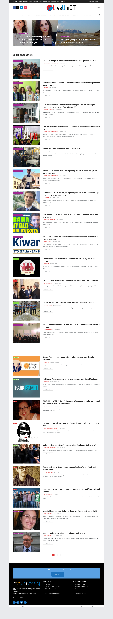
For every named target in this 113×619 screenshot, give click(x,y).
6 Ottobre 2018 (64, 45)
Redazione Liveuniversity (81, 586)
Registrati (63, 1)
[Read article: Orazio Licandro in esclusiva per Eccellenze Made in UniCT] (26, 542)
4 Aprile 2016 (61, 219)
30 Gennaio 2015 (57, 513)
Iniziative (20, 1)
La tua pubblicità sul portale (52, 586)
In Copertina (87, 15)
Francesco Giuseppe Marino (50, 219)
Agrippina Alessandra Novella (51, 428)
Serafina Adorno (48, 283)
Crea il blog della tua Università (53, 593)
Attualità (52, 15)
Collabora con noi (46, 1)
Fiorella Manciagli (48, 513)
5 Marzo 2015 (56, 494)
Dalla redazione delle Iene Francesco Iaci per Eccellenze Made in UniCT (69, 445)
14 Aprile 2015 (58, 472)
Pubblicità (53, 1)
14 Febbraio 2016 (54, 263)
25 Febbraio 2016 (57, 241)
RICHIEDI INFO (57, 574)
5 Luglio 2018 (53, 87)
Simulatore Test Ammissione (35, 1)
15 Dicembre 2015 (57, 329)
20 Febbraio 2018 (58, 109)
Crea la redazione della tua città (83, 591)
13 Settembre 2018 (63, 63)
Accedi (98, 7)
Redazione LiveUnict (80, 584)
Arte (15, 401)
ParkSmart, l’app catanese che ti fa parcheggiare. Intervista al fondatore (70, 379)
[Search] (99, 15)
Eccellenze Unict (23, 33)
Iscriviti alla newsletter (81, 593)
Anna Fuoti (46, 263)
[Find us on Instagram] (25, 7)
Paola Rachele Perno (49, 472)
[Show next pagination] (59, 555)
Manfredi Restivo (48, 329)
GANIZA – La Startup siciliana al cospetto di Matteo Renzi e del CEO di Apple (71, 280)
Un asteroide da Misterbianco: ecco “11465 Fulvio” (62, 148)
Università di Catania (40, 15)
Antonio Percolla (48, 305)
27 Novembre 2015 (55, 381)
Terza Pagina (76, 15)
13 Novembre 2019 (23, 45)
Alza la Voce (25, 1)
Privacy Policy (89, 606)
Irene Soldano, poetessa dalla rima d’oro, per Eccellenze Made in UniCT (70, 511)
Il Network (15, 1)
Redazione (46, 87)
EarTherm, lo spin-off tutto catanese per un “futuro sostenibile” (78, 41)
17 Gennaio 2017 (54, 197)
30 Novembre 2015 (55, 362)
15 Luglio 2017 (62, 175)
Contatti (58, 1)
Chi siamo (47, 584)
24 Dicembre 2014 (58, 535)
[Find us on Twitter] (17, 7)
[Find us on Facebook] (14, 7)
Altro (15, 280)
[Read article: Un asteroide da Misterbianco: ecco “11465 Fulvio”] (26, 157)
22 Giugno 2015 (62, 428)
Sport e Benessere (64, 15)
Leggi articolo (48, 69)
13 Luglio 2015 (56, 406)
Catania (29, 15)
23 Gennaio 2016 (57, 305)
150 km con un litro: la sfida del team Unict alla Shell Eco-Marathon (68, 302)
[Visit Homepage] (61, 7)
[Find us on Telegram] (21, 7)
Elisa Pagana (47, 197)
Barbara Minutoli (48, 241)
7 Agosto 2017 (53, 151)
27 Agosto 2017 (62, 131)
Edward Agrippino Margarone (51, 63)
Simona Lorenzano (48, 109)
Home (22, 15)
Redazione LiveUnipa (80, 589)
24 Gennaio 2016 (57, 283)
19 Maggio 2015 (61, 447)
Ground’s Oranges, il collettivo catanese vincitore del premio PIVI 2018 (69, 60)
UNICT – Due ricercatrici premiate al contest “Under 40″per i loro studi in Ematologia (34, 39)
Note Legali (17, 597)
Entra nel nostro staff (50, 589)
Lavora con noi (48, 591)
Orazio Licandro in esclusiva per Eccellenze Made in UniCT (64, 533)
